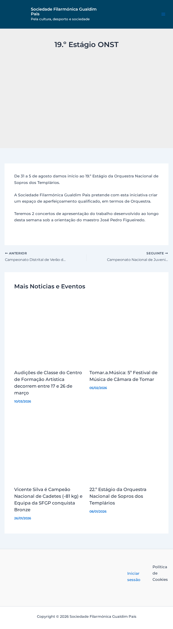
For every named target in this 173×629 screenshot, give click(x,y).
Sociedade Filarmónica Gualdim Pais (64, 12)
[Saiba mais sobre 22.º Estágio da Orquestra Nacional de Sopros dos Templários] (124, 447)
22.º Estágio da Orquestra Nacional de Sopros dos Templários (117, 496)
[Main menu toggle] (163, 14)
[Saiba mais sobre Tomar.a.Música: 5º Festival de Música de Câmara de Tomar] (124, 330)
